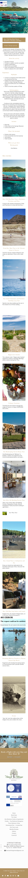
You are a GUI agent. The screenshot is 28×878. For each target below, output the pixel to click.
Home (14, 813)
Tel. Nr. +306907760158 (14, 847)
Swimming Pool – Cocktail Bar (14, 825)
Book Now (14, 815)
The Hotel (14, 817)
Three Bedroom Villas (14, 823)
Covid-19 (14, 835)
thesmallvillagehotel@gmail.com (15, 850)
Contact (14, 833)
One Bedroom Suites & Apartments (14, 819)
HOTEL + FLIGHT (14, 757)
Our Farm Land (14, 827)
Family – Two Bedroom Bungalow (14, 821)
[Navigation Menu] (26, 1)
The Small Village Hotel (14, 844)
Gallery (14, 831)
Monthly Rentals (14, 829)
